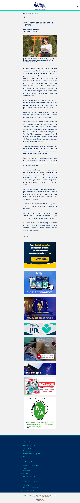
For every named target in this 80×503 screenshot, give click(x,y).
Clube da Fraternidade (30, 465)
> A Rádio (30, 13)
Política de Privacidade (30, 488)
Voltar (26, 236)
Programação (27, 451)
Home (25, 13)
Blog (24, 456)
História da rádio (29, 445)
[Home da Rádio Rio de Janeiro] (40, 6)
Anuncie (26, 473)
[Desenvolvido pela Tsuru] (40, 500)
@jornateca (49, 218)
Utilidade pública (29, 476)
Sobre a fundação (29, 448)
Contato (26, 485)
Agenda (25, 468)
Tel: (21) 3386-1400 (29, 490)
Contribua (26, 471)
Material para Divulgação (31, 454)
